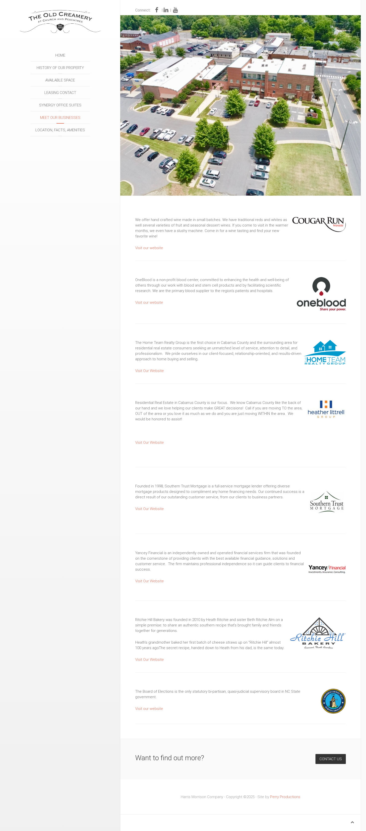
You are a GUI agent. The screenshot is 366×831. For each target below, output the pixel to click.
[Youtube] (175, 10)
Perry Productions (285, 797)
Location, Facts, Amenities (60, 130)
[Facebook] (157, 10)
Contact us (330, 759)
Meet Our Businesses (60, 117)
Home (60, 55)
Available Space (60, 80)
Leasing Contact (60, 92)
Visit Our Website (149, 371)
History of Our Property (60, 68)
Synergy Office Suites (60, 105)
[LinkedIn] (166, 10)
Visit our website (149, 248)
